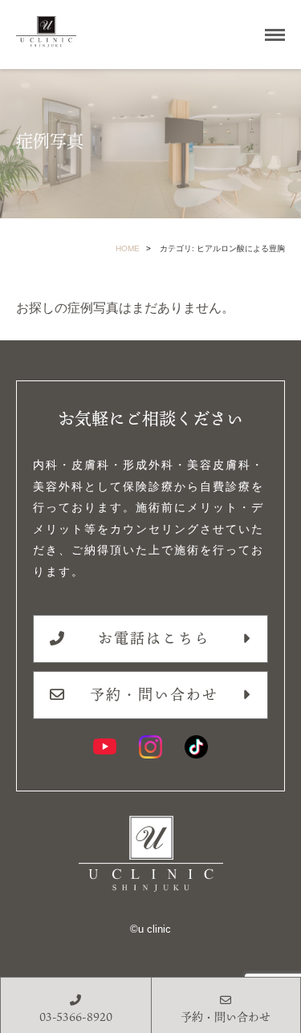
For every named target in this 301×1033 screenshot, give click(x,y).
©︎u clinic (150, 929)
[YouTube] (104, 746)
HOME (128, 248)
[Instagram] (150, 746)
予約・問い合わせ (154, 694)
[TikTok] (196, 746)
